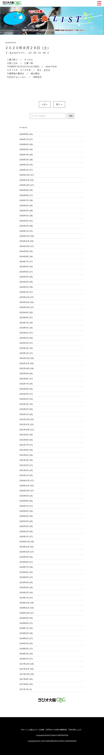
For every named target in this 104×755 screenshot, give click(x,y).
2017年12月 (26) (27, 664)
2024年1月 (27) (26, 292)
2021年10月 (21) (27, 430)
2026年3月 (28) (26, 160)
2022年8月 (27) (26, 379)
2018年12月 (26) (27, 603)
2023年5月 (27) (26, 333)
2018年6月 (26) (26, 633)
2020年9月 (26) (26, 496)
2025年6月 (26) (26, 205)
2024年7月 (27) (26, 261)
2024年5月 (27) (26, 272)
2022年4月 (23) (26, 399)
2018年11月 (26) (27, 608)
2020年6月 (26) (26, 511)
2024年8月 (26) (26, 256)
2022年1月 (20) (26, 414)
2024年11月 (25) (27, 241)
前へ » (59, 104)
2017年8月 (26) (26, 684)
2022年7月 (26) (26, 384)
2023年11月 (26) (27, 302)
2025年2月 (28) (26, 226)
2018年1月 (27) (26, 659)
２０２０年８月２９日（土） (28, 48)
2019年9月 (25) (26, 557)
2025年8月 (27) (26, 195)
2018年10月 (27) (27, 613)
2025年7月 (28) (26, 200)
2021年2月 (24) (26, 470)
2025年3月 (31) (26, 221)
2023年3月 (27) (26, 343)
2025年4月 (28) (26, 216)
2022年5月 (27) (26, 394)
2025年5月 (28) (26, 210)
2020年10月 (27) (27, 491)
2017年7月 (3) (26, 689)
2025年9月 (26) (26, 190)
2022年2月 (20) (26, 409)
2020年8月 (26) (26, 501)
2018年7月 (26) (26, 628)
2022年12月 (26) (27, 358)
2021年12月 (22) (27, 419)
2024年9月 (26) (26, 251)
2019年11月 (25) (27, 547)
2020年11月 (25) (27, 485)
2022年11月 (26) (27, 363)
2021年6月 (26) (26, 450)
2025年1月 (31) (26, 231)
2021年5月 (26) (26, 455)
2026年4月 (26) (26, 155)
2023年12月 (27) (27, 297)
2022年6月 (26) (26, 389)
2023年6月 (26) (26, 328)
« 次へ (45, 104)
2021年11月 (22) (27, 424)
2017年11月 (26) (27, 669)
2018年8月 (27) (26, 623)
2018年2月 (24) (26, 654)
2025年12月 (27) (27, 175)
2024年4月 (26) (26, 277)
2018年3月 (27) (26, 649)
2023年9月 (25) (26, 312)
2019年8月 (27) (26, 562)
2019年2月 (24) (26, 592)
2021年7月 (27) (26, 445)
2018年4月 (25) (26, 643)
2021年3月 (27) (26, 465)
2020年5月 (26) (26, 516)
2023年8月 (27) (26, 317)
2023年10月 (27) (27, 307)
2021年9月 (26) (26, 435)
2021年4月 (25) (26, 460)
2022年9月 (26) (26, 373)
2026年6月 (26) (26, 144)
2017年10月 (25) (27, 674)
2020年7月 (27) (26, 506)
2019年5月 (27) (26, 577)
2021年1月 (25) (26, 475)
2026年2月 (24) (26, 165)
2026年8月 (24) (26, 134)
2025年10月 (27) (27, 185)
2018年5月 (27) (26, 638)
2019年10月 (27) (27, 552)
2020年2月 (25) (26, 531)
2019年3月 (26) (26, 587)
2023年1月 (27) (26, 353)
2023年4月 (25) (26, 338)
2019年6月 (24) (26, 572)
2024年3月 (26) (26, 282)
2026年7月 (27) (26, 139)
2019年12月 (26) (27, 541)
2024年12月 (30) (27, 236)
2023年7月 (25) (26, 323)
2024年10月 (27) (27, 246)
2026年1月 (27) (26, 170)
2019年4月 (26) (26, 582)
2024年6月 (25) (26, 266)
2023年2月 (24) (26, 348)
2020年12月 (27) (27, 480)
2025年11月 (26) (27, 180)
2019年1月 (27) (26, 598)
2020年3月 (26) (26, 526)
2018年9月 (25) (26, 618)
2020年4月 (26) (26, 521)
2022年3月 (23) (26, 404)
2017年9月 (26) (26, 679)
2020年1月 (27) (26, 536)
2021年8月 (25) (26, 440)
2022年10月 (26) (27, 368)
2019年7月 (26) (26, 567)
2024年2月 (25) (26, 287)
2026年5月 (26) (26, 149)
